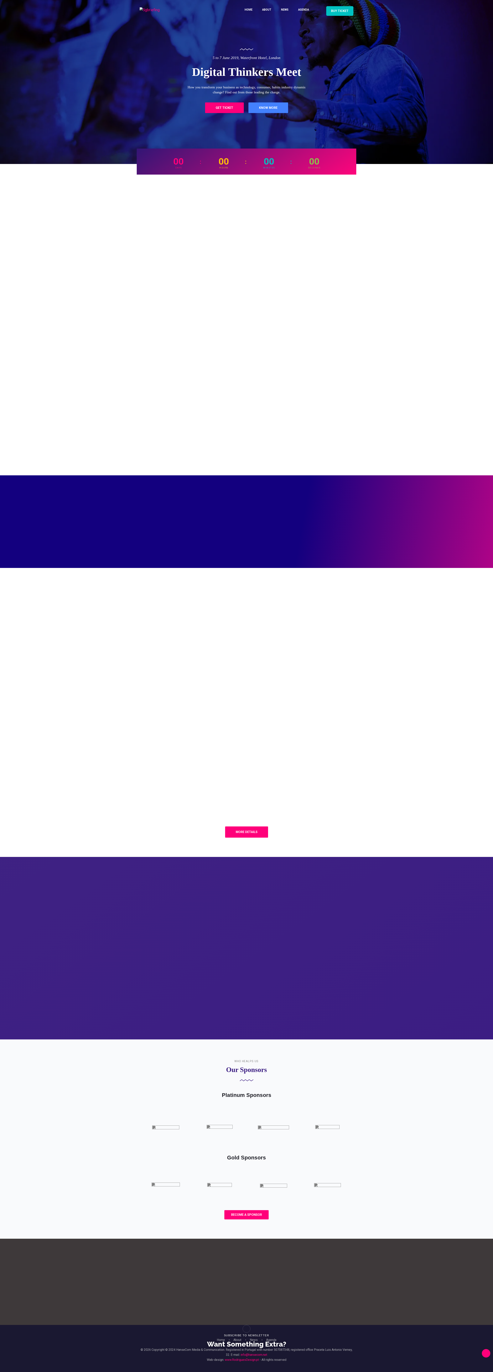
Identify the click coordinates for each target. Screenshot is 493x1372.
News (284, 9)
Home (248, 9)
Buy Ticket (340, 11)
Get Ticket (224, 108)
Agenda (303, 9)
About (266, 9)
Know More (268, 108)
